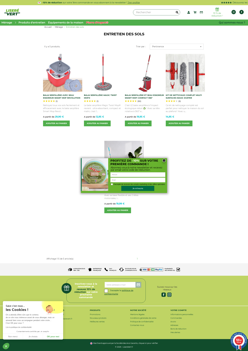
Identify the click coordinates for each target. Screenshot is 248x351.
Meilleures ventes (97, 322)
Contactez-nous (137, 325)
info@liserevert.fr (65, 319)
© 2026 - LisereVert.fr (124, 347)
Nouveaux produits (98, 318)
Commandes (176, 318)
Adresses (174, 325)
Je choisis (33, 336)
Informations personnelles (181, 314)
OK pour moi (53, 336)
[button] (6, 346)
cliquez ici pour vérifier (148, 343)
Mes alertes (175, 332)
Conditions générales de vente (143, 318)
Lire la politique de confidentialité (19, 327)
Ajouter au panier (56, 123)
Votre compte (178, 310)
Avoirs (173, 322)
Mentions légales (137, 314)
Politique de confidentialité (141, 322)
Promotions (95, 314)
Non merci (13, 336)
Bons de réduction (178, 329)
